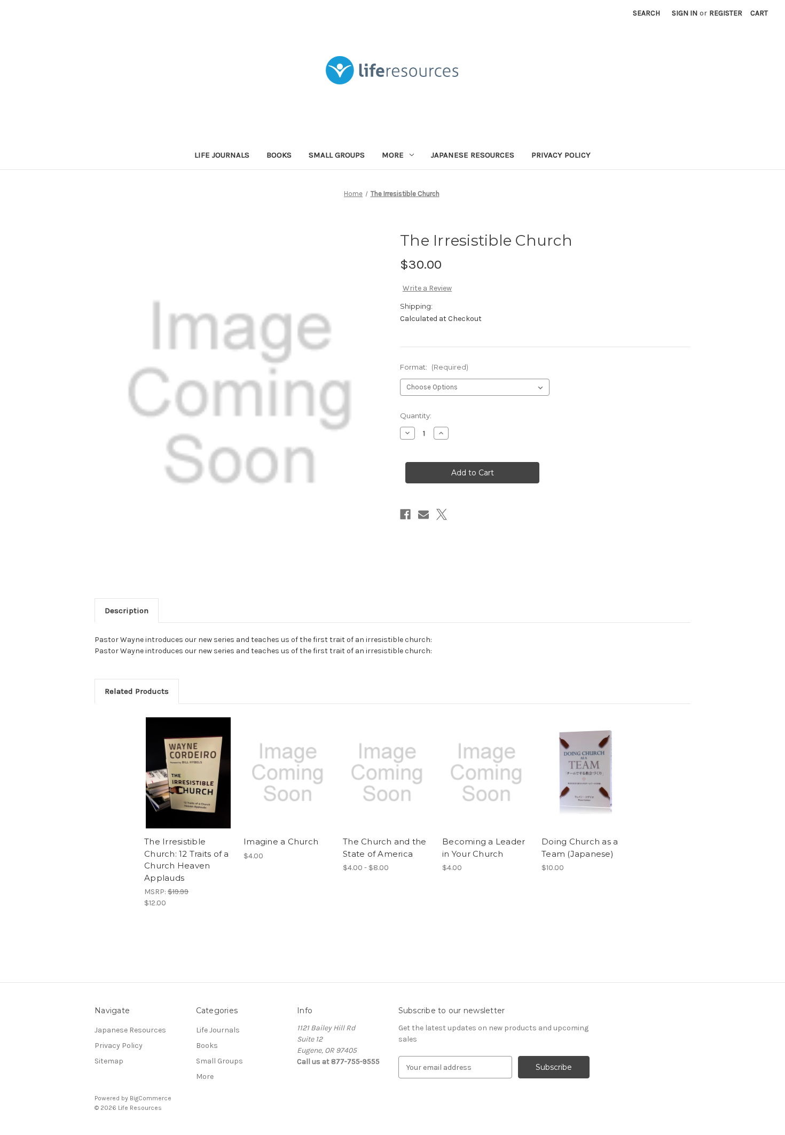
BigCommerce (150, 1098)
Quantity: (415, 415)
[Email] (423, 514)
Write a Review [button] (427, 288)
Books (279, 155)
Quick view (187, 763)
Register (725, 13)
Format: (434, 367)
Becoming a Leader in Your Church (483, 847)
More (393, 155)
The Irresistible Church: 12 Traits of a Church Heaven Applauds (186, 859)
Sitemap (109, 1061)
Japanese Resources (472, 155)
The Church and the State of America (385, 847)
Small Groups (337, 155)
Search (646, 13)
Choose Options (387, 782)
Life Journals (221, 155)
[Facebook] (405, 514)
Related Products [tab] (137, 691)
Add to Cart (188, 782)
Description (126, 610)
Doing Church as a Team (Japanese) (579, 847)
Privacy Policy (561, 155)
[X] (441, 514)
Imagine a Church (281, 841)
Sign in (684, 13)
